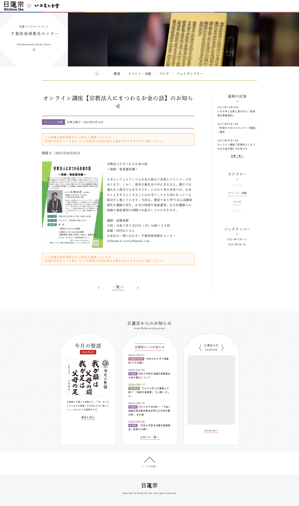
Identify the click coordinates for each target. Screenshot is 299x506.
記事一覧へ (237, 156)
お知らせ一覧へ (149, 437)
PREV (99, 288)
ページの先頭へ (149, 466)
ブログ (164, 73)
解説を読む (88, 417)
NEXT (138, 288)
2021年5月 (235, 244)
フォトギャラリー (190, 73)
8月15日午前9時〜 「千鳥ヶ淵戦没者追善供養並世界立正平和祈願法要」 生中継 (149, 411)
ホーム (97, 73)
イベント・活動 (140, 73)
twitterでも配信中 (83, 410)
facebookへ (211, 430)
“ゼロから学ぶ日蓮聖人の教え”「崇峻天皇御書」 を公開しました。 (149, 392)
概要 (117, 73)
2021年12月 (234, 239)
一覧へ (118, 287)
